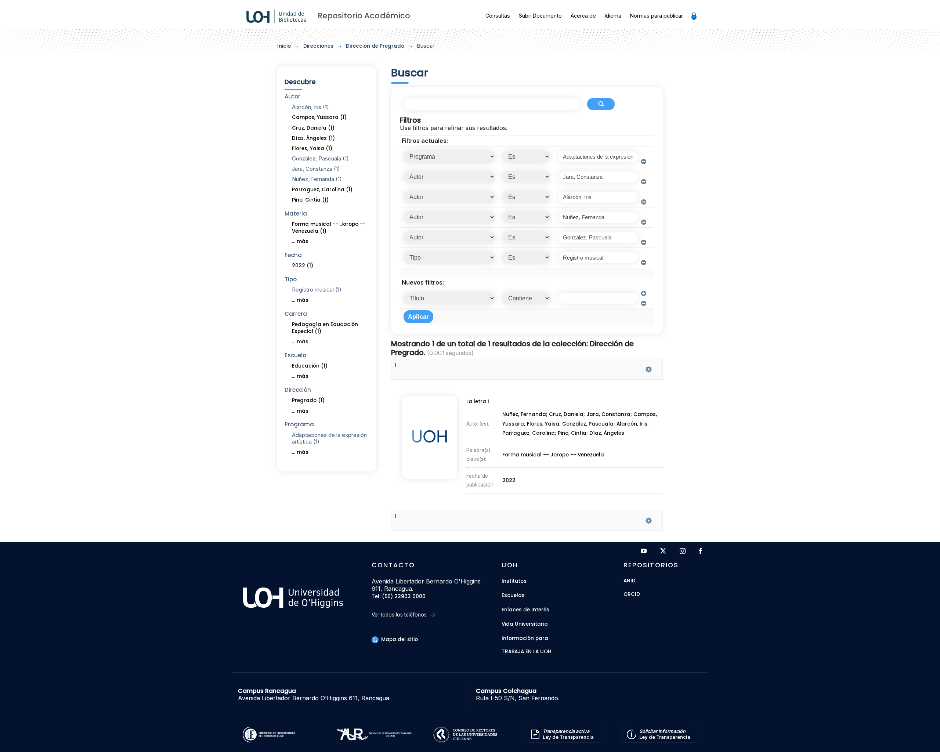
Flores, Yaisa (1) (312, 148)
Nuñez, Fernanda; (525, 414)
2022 (509, 480)
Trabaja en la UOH (527, 652)
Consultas (497, 15)
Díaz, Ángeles (606, 433)
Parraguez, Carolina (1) (322, 189)
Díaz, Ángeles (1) (313, 138)
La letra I (477, 401)
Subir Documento (540, 15)
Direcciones (318, 46)
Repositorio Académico (364, 15)
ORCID (631, 595)
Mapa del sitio (399, 639)
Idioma (613, 15)
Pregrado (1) (308, 400)
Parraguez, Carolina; (530, 433)
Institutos (514, 581)
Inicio (284, 46)
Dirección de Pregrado (375, 46)
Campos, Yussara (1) (319, 117)
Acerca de (583, 15)
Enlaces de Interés (525, 609)
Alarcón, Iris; (633, 423)
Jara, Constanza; (609, 414)
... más (300, 241)
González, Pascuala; (589, 423)
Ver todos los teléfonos (400, 615)
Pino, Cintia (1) (310, 199)
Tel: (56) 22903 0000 (399, 597)
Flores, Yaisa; (544, 423)
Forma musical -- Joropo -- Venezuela (553, 454)
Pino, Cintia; (573, 433)
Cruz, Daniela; (567, 414)
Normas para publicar (656, 15)
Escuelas (513, 595)
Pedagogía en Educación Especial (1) (325, 328)
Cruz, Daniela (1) (313, 127)
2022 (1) (302, 265)
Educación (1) (310, 365)
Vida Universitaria (525, 624)
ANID (629, 581)
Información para (525, 638)
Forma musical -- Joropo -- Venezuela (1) (329, 228)
